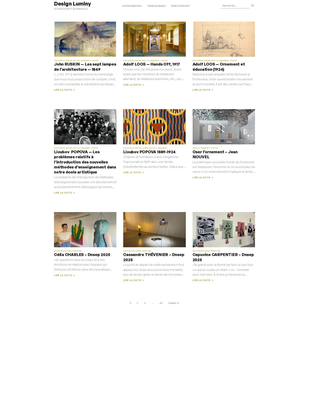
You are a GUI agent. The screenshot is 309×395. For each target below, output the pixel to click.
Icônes (145, 148)
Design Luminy (72, 3)
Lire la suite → (64, 89)
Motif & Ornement (180, 5)
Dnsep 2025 (77, 251)
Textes (94, 60)
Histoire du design (156, 5)
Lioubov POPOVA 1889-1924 (149, 151)
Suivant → (173, 303)
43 (161, 303)
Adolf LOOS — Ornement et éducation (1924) (219, 66)
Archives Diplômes (131, 5)
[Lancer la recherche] (252, 5)
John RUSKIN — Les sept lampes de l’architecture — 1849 (85, 66)
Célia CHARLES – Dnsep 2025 (82, 254)
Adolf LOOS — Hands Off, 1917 (151, 64)
